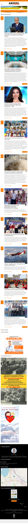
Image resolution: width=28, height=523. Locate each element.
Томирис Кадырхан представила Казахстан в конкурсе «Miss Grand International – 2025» (12, 105)
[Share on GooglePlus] (8, 49)
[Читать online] (14, 493)
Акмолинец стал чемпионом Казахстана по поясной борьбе (14, 235)
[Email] (10, 49)
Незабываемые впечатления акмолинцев (14, 289)
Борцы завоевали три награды (11, 317)
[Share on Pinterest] (9, 49)
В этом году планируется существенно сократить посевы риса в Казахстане (13, 172)
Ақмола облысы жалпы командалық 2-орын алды (13, 138)
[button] (1, 469)
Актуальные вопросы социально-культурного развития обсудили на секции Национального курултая (13, 70)
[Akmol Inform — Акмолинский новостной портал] (14, 3)
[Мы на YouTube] (26, 0)
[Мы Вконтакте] (23, 0)
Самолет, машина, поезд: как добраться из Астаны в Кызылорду (14, 264)
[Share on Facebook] (6, 49)
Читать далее (25, 185)
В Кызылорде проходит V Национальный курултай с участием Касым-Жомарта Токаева (14, 35)
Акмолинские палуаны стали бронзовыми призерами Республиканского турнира (11, 207)
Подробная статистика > (25, 506)
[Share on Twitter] (7, 49)
